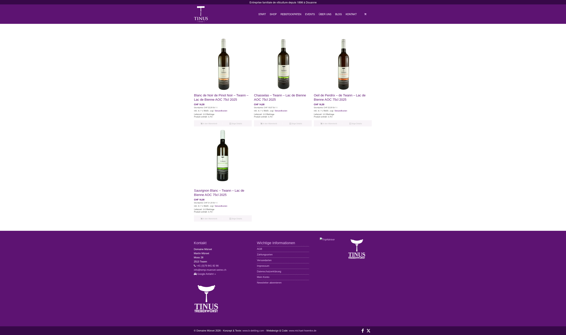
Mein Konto (263, 277)
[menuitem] (262, 14)
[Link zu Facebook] (362, 331)
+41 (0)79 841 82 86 (207, 265)
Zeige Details (236, 123)
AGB (259, 249)
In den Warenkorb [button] (210, 123)
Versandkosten (221, 110)
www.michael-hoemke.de (302, 330)
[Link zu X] (368, 331)
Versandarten (264, 260)
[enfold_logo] (201, 14)
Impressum (263, 265)
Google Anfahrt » (206, 274)
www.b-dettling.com (253, 330)
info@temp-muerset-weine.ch (210, 269)
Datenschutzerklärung (269, 271)
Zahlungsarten (265, 254)
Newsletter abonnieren (269, 282)
